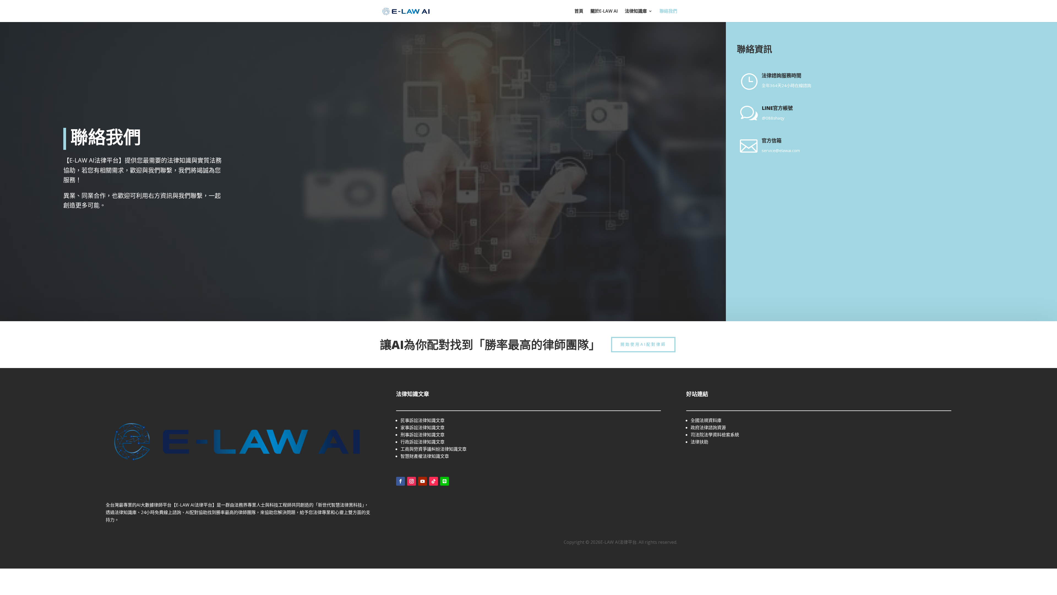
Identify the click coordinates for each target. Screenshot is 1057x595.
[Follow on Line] (444, 481)
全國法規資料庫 (706, 420)
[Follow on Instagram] (411, 481)
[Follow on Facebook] (400, 481)
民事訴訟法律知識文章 (423, 420)
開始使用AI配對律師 (643, 344)
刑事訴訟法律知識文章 (423, 435)
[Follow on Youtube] (422, 481)
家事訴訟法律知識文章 (423, 427)
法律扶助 (699, 442)
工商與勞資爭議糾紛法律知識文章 (434, 449)
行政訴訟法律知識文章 (423, 442)
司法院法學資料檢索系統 (715, 435)
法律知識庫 (636, 11)
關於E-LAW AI (604, 11)
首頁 (578, 11)
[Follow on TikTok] (433, 481)
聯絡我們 (668, 11)
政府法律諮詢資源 (708, 427)
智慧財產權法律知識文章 (425, 456)
